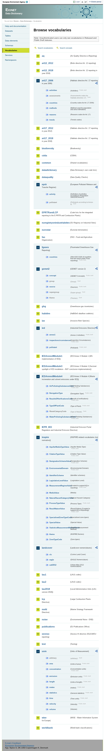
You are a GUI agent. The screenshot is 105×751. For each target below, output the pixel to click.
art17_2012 (47, 128)
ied (43, 328)
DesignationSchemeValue (59, 461)
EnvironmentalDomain (58, 468)
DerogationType (56, 393)
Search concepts (66, 48)
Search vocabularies (45, 48)
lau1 (44, 574)
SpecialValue (54, 522)
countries (53, 103)
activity (52, 194)
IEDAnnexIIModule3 (52, 366)
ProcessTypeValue (57, 503)
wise (44, 718)
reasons (52, 115)
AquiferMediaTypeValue (59, 447)
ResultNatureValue (57, 509)
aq (43, 56)
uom (44, 651)
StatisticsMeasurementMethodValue (59, 528)
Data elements (11, 41)
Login (78, 2)
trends (52, 120)
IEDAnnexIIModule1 (52, 356)
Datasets (9, 31)
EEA (16, 2)
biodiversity (48, 148)
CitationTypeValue (57, 454)
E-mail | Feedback (13, 743)
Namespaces (10, 60)
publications (48, 626)
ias (43, 321)
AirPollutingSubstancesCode (59, 386)
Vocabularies (11, 50)
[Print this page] (82, 2)
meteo (52, 687)
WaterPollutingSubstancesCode (59, 417)
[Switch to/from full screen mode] (86, 2)
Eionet (16, 21)
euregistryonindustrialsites (56, 223)
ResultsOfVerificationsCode (59, 399)
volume (52, 709)
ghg (44, 306)
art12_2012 (47, 63)
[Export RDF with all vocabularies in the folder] (96, 83)
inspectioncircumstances (59, 340)
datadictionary (49, 170)
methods (53, 108)
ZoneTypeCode (55, 539)
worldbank (47, 728)
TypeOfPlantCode (56, 406)
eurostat (46, 230)
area (51, 664)
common (46, 163)
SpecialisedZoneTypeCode (59, 517)
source (52, 287)
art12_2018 (47, 70)
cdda (44, 155)
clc (50, 554)
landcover (47, 548)
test (44, 644)
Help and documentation (15, 26)
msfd (44, 609)
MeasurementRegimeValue (59, 486)
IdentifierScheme (56, 475)
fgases (45, 247)
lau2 (44, 582)
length (52, 682)
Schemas (9, 45)
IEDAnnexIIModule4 (52, 376)
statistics (53, 693)
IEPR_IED (47, 427)
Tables (8, 36)
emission (53, 676)
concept (52, 276)
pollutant (53, 347)
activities (53, 90)
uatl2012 (52, 565)
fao (43, 237)
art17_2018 (47, 138)
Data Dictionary (25, 21)
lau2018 (46, 589)
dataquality (47, 177)
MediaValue (54, 493)
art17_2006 (47, 80)
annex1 (52, 335)
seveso (45, 634)
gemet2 (45, 269)
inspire (45, 437)
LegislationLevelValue (58, 481)
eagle (51, 560)
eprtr (44, 184)
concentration (55, 669)
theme (52, 534)
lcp (43, 599)
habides (46, 313)
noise (45, 619)
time (51, 698)
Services (8, 55)
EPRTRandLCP (50, 212)
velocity (52, 704)
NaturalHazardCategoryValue (59, 498)
